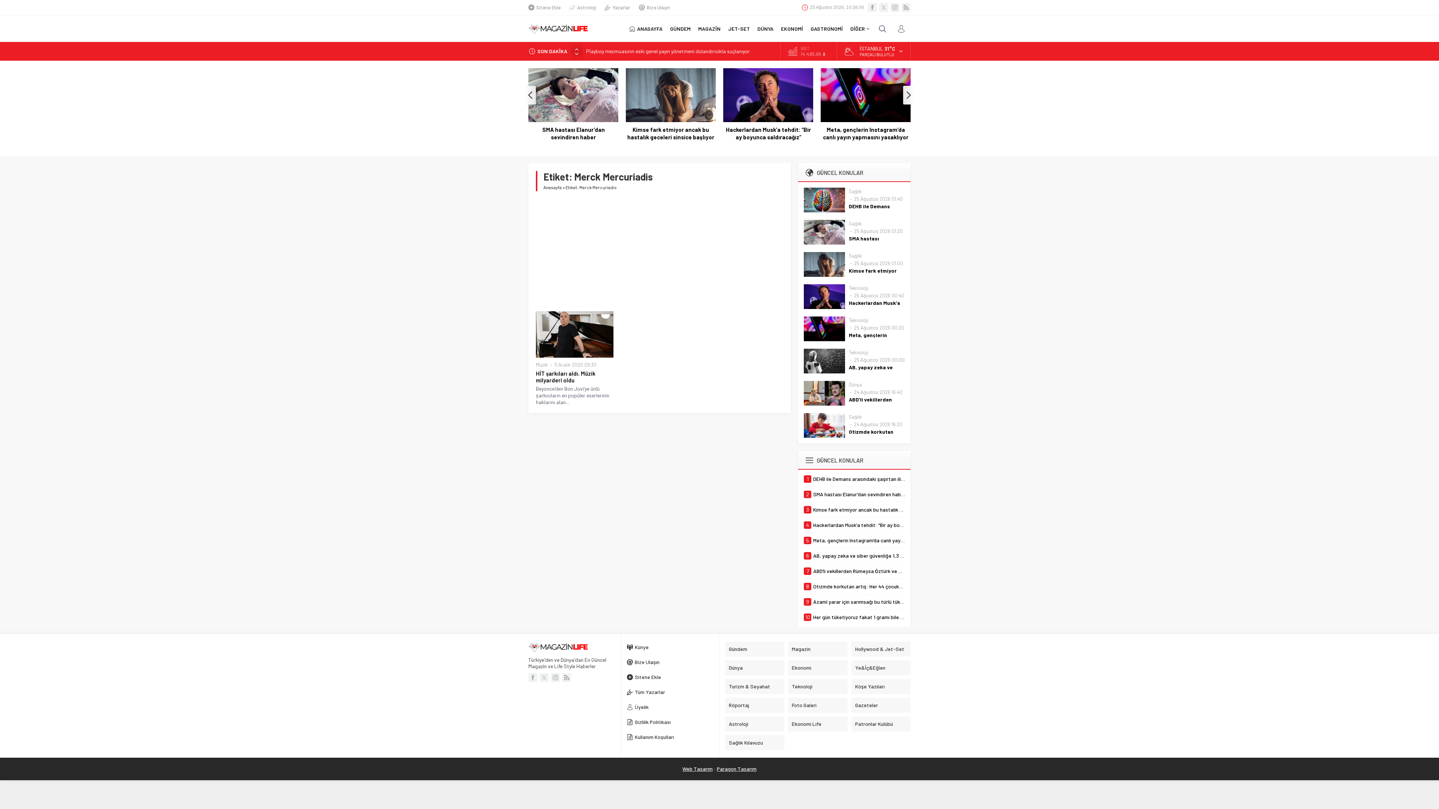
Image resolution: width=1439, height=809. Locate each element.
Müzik (542, 365)
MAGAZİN (709, 28)
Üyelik (642, 707)
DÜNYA (765, 28)
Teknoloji (858, 288)
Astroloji (586, 7)
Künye (642, 647)
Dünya (855, 385)
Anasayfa (552, 187)
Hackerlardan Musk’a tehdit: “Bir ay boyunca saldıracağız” (768, 133)
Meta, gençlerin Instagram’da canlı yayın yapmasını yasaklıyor (865, 133)
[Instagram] (894, 7)
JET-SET (739, 28)
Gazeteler (866, 705)
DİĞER (857, 28)
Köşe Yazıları (870, 686)
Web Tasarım (697, 769)
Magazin (801, 649)
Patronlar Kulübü (874, 724)
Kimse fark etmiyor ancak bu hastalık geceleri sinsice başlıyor (670, 133)
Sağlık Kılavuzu (746, 742)
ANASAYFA (650, 28)
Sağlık (855, 191)
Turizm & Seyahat (749, 686)
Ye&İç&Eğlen (870, 667)
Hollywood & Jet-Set (879, 649)
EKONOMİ (792, 28)
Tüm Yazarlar (650, 692)
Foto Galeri (804, 705)
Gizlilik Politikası (653, 722)
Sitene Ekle (548, 7)
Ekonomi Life (806, 724)
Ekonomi (801, 667)
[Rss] (906, 7)
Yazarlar (621, 7)
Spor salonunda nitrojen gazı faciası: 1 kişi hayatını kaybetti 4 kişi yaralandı (670, 54)
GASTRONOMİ (827, 28)
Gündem (738, 649)
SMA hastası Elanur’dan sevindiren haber (573, 133)
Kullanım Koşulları (654, 737)
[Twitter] (883, 7)
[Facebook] (872, 7)
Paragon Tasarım (737, 769)
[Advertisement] (659, 251)
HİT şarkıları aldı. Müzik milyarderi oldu (565, 377)
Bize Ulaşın (658, 7)
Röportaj (739, 705)
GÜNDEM (680, 28)
